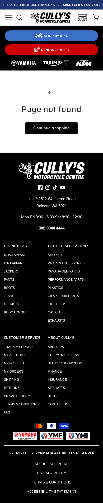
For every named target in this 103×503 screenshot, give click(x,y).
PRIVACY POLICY (17, 396)
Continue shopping (51, 128)
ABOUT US (56, 347)
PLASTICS (55, 288)
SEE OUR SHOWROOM (65, 363)
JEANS (9, 296)
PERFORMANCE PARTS (66, 279)
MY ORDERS (13, 371)
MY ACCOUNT (14, 355)
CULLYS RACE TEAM (63, 355)
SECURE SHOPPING (52, 464)
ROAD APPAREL (16, 255)
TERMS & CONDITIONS (21, 404)
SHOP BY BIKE (56, 36)
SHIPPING (11, 380)
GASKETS (55, 312)
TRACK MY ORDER (18, 347)
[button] (8, 17)
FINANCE (55, 371)
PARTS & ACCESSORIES (66, 263)
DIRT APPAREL (15, 263)
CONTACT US (58, 404)
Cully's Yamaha (38, 453)
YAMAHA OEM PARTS (64, 271)
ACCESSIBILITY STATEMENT (52, 491)
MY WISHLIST (14, 363)
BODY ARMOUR (16, 312)
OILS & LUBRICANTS (63, 296)
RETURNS (12, 388)
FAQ (7, 412)
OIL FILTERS (57, 304)
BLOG (52, 396)
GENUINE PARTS (55, 50)
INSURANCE (57, 380)
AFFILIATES (56, 388)
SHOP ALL (55, 255)
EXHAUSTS (56, 320)
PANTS (9, 279)
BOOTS (9, 288)
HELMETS (11, 304)
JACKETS (11, 271)
